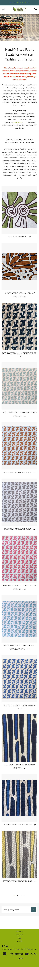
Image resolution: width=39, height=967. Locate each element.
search (19, 941)
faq (19, 938)
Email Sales (17, 122)
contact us (19, 932)
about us (19, 935)
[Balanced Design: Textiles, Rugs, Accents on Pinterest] (5, 946)
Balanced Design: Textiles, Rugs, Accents (22, 949)
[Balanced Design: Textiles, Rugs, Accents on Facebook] (3, 946)
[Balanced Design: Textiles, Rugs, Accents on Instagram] (7, 946)
